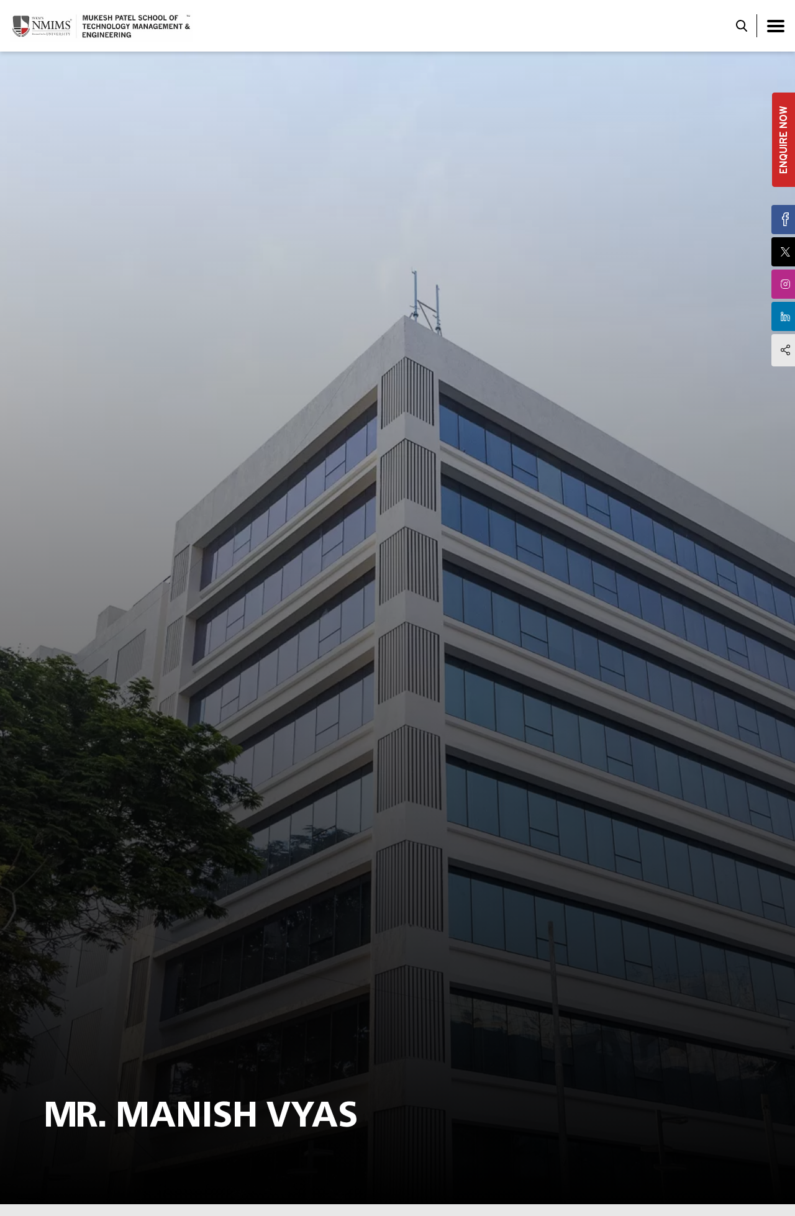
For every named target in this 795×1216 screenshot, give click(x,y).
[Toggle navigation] (775, 25)
